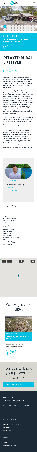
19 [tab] (18, 29)
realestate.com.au (9, 445)
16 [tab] (10, 29)
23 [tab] (30, 29)
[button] (18, 276)
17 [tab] (13, 29)
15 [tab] (7, 29)
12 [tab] (33, 26)
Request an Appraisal (18, 385)
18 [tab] (16, 29)
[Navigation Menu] (34, 3)
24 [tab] (33, 29)
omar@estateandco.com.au (15, 346)
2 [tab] (4, 26)
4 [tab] (10, 26)
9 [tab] (24, 26)
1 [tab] (1, 26)
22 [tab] (27, 29)
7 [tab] (18, 26)
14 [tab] (4, 29)
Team (5, 442)
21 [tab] (24, 29)
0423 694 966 (12, 191)
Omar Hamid (12, 181)
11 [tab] (30, 26)
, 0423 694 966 (15, 344)
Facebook (6, 427)
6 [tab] (16, 26)
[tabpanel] (18, 18)
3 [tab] (7, 26)
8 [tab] (21, 26)
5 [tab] (13, 26)
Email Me (10, 188)
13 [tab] (36, 26)
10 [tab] (27, 26)
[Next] (32, 19)
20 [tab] (21, 29)
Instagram (7, 430)
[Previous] (4, 19)
